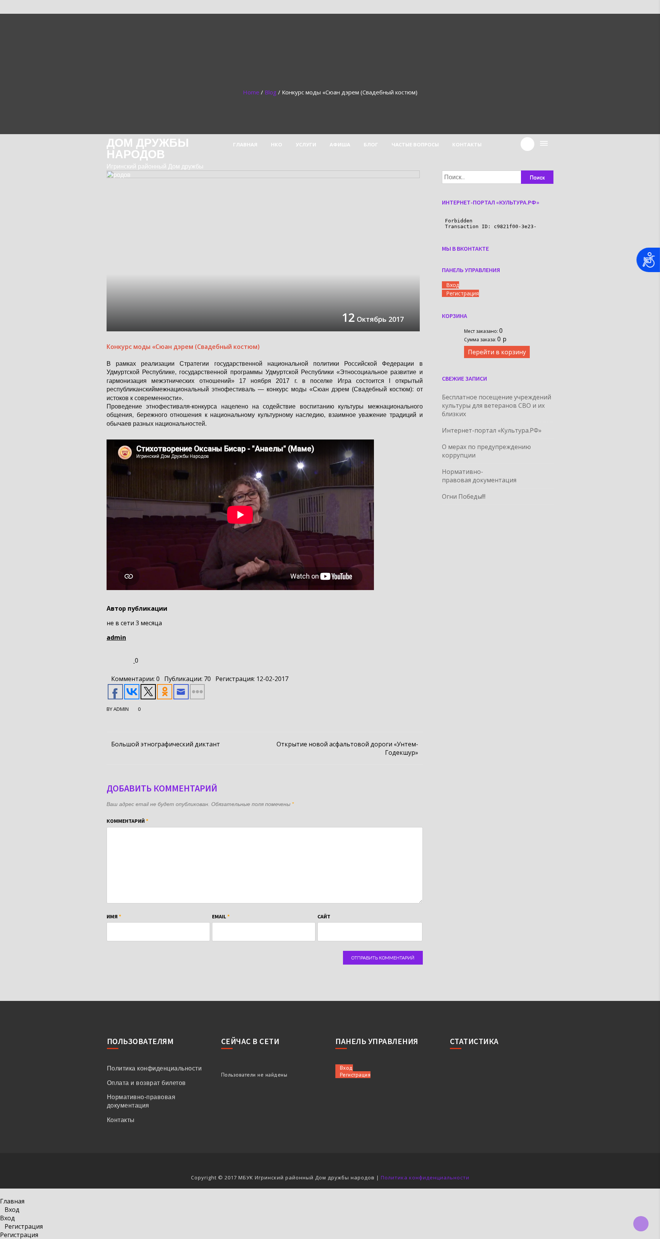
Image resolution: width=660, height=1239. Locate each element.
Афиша (340, 144)
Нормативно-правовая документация (479, 475)
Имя (114, 916)
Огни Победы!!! (463, 496)
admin (116, 637)
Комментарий (127, 820)
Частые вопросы (415, 144)
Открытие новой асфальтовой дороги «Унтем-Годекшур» (347, 748)
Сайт (323, 916)
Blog (271, 92)
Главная (245, 144)
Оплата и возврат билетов (146, 1083)
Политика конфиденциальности (154, 1068)
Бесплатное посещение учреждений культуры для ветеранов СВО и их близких (496, 405)
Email (221, 916)
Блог (371, 144)
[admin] (121, 660)
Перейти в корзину (497, 352)
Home (251, 92)
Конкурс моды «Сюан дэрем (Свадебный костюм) (183, 346)
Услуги (306, 144)
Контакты (467, 144)
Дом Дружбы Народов (148, 148)
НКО (276, 144)
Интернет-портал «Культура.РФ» (492, 430)
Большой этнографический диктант (165, 744)
